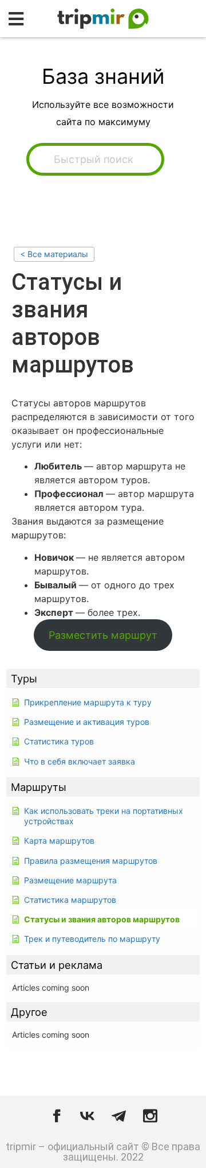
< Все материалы (54, 254)
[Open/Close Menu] (16, 19)
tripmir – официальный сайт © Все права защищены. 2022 (103, 1151)
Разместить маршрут (103, 635)
